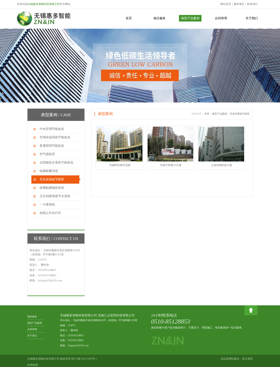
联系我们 (252, 4)
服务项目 (239, 4)
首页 (129, 18)
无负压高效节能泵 (239, 113)
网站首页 (225, 4)
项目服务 (159, 18)
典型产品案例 (190, 18)
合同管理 (221, 18)
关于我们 (252, 18)
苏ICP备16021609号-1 (84, 358)
